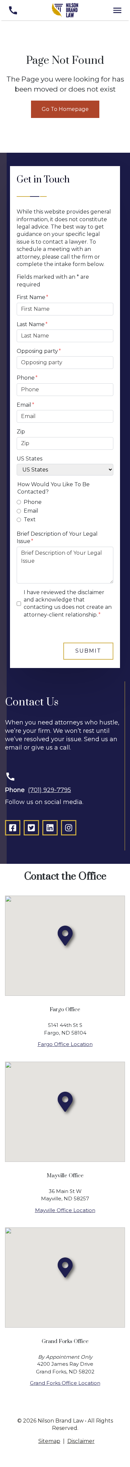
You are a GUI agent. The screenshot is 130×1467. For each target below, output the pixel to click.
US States (29, 458)
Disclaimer (81, 1441)
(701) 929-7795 (49, 790)
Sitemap (49, 1441)
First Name (31, 297)
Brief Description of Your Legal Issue (57, 537)
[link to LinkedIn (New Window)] (50, 827)
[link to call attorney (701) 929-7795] (12, 10)
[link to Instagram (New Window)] (68, 827)
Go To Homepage (65, 109)
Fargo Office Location (65, 1044)
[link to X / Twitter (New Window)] (31, 827)
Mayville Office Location (65, 1210)
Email (24, 405)
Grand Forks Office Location (65, 1383)
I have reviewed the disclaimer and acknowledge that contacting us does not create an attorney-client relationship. (68, 603)
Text (30, 519)
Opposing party (37, 351)
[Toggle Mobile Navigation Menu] (117, 10)
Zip (21, 431)
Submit (88, 651)
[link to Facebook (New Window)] (12, 827)
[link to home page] (65, 10)
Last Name (31, 324)
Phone (26, 378)
